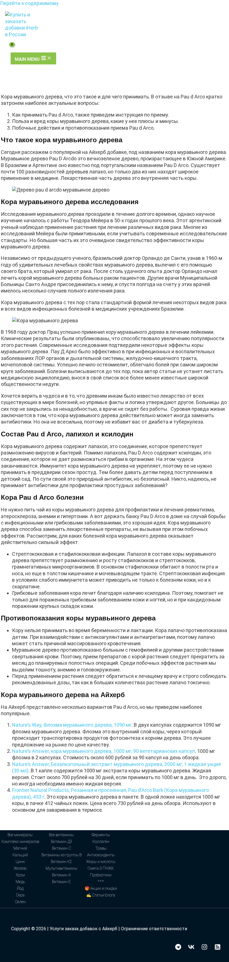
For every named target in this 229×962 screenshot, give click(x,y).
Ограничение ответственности (154, 928)
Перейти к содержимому (29, 3)
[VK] (191, 948)
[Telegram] (178, 948)
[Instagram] (204, 948)
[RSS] (217, 948)
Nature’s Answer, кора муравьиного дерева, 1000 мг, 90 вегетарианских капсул (103, 751)
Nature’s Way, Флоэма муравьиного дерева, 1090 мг (72, 725)
